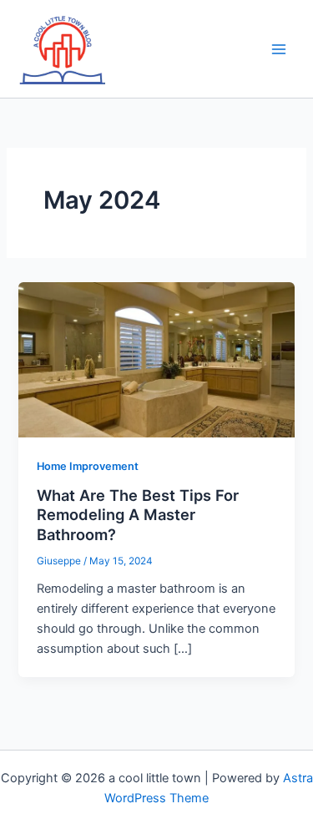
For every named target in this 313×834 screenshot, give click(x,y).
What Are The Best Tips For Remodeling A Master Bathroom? (138, 514)
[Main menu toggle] (278, 49)
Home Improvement (88, 466)
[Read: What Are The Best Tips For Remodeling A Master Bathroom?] (156, 358)
